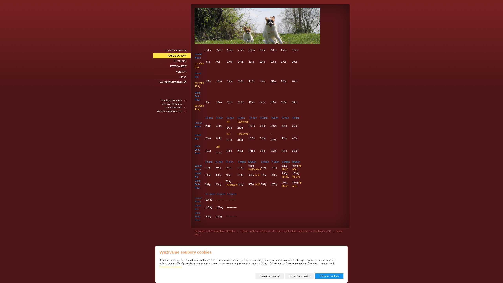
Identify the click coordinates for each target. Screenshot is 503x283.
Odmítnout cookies (299, 276)
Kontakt (181, 71)
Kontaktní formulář (173, 82)
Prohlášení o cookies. (170, 267)
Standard (180, 61)
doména (276, 231)
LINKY (183, 77)
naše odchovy (177, 55)
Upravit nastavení (270, 276)
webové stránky (258, 231)
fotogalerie (178, 66)
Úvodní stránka (176, 50)
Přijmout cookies (329, 276)
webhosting (290, 231)
